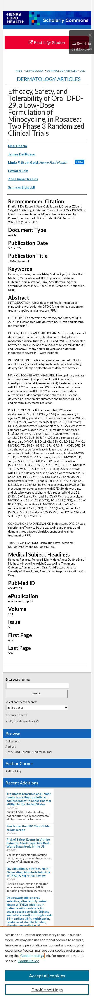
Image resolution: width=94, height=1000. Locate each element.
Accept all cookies (47, 975)
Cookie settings (32, 955)
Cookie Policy (28, 961)
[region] (47, 963)
